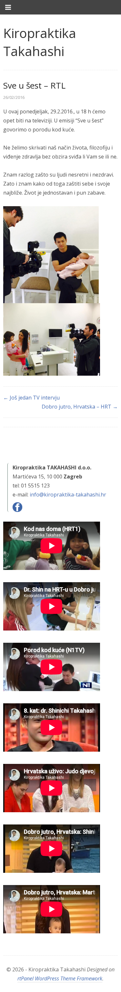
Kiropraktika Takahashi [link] (39, 42)
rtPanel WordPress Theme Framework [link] (59, 978)
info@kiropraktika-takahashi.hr (68, 494)
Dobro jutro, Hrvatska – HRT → (80, 406)
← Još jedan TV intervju (31, 397)
